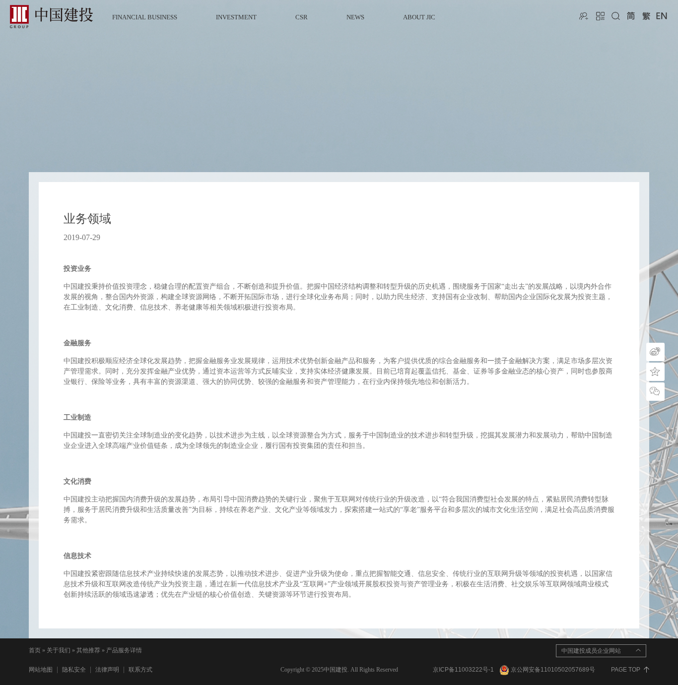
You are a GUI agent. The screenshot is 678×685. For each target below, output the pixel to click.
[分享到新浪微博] (655, 352)
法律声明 (107, 669)
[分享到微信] (655, 391)
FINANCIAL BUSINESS (144, 17)
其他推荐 (88, 650)
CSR (301, 17)
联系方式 (140, 669)
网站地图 (41, 669)
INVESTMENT (236, 17)
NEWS (355, 17)
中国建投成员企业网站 (591, 650)
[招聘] (584, 16)
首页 (35, 650)
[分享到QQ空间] (655, 372)
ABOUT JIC (419, 17)
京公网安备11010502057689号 (553, 669)
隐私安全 (74, 669)
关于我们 (58, 650)
